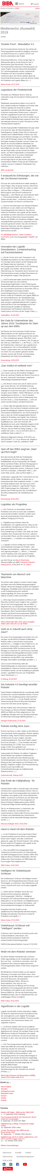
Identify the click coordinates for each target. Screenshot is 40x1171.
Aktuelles (4, 1089)
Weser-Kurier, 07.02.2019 (10, 920)
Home (2, 8)
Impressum (7, 1153)
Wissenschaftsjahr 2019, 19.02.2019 (14, 824)
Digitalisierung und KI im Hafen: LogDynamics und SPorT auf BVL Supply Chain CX (19, 1138)
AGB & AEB (7, 1160)
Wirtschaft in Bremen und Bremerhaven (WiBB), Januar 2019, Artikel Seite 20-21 (18, 1076)
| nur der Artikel (22, 624)
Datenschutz (8, 1157)
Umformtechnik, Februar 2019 (12, 775)
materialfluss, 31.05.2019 (10, 315)
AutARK (31, 237)
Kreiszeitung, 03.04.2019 (10, 499)
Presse (10, 8)
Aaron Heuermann (22, 560)
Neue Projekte (6, 1087)
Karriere (4, 1096)
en (39, 8)
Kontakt (3, 1100)
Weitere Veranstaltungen (10, 1145)
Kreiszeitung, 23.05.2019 (10, 360)
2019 (17, 8)
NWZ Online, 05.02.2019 (10, 1001)
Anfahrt (3, 1098)
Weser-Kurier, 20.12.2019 (10, 84)
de (36, 8)
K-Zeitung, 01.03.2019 (9, 679)
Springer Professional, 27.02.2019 (13, 721)
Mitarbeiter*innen (7, 1093)
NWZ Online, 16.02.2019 (10, 865)
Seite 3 (28, 565)
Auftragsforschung (7, 1091)
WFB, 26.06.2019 (7, 170)
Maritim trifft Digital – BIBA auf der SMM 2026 (17, 1112)
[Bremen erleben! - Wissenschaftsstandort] (8, 1169)
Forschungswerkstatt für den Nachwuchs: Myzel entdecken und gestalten (18, 1118)
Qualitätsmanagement (25, 1157)
